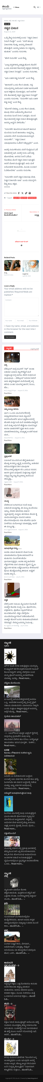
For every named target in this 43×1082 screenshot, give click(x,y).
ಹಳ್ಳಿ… (6, 930)
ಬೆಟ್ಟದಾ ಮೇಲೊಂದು (12, 682)
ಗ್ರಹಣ (6, 645)
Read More (8, 393)
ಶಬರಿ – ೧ (8, 1003)
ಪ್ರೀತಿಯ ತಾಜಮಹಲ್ (12, 716)
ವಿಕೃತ (6, 600)
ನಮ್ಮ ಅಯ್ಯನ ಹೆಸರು (11, 409)
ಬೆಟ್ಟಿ (6, 875)
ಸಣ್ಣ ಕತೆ (7, 642)
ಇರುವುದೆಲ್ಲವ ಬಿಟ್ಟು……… (13, 548)
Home (6, 20)
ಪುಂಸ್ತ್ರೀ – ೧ (9, 1038)
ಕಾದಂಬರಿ (8, 962)
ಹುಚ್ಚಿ (5, 273)
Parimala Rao (32, 198)
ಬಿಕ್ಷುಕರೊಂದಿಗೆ (10, 833)
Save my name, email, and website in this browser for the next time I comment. (21, 329)
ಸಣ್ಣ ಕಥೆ (8, 348)
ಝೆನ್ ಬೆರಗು (24, 198)
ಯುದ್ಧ (6, 501)
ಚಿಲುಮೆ (5, 6)
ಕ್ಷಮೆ (6, 903)
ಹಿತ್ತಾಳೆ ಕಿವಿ (25, 274)
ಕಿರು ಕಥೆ (14, 20)
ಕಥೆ (10, 20)
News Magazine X (33, 1078)
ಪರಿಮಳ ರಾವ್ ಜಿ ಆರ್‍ (21, 242)
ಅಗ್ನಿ (5, 365)
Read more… (25, 678)
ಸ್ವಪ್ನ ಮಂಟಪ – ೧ (11, 965)
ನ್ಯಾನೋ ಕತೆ (16, 198)
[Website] (21, 245)
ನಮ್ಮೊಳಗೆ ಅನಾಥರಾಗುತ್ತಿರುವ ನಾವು (17, 793)
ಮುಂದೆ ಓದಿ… (18, 898)
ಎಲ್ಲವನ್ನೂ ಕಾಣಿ (34, 349)
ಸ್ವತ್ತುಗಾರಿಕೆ (7, 456)
